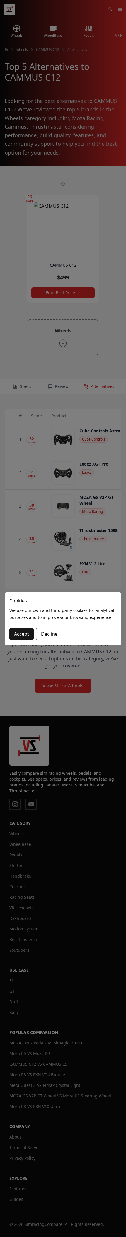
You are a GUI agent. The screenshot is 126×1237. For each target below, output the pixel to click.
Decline (49, 634)
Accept (21, 634)
